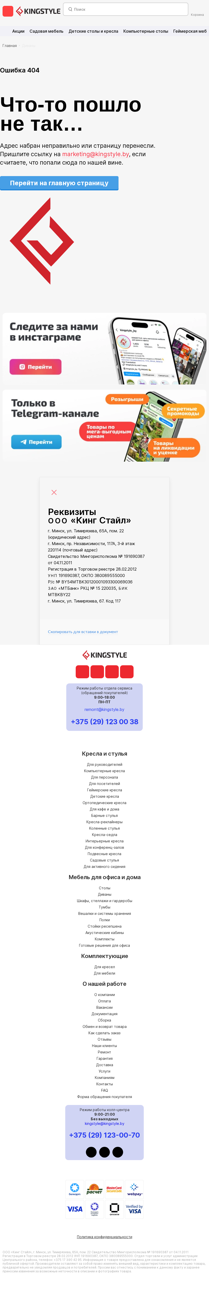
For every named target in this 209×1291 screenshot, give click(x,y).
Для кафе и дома (104, 809)
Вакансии (104, 1007)
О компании (104, 994)
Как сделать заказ (104, 1033)
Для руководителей (104, 764)
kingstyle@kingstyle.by (104, 1123)
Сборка (104, 1020)
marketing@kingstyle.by (95, 154)
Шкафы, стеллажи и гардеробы (104, 901)
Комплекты (104, 939)
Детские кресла (104, 796)
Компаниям (104, 1077)
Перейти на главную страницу (59, 183)
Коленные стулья (104, 828)
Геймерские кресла (104, 790)
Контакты (104, 1084)
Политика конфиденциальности (104, 1237)
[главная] (38, 11)
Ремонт (104, 1052)
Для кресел (104, 967)
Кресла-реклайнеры (104, 822)
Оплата (104, 1001)
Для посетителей (104, 783)
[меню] (8, 11)
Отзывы (104, 1039)
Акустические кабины (104, 932)
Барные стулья (104, 815)
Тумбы (104, 907)
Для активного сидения (104, 866)
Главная (10, 45)
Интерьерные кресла (105, 841)
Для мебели (104, 973)
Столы (104, 888)
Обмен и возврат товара (105, 1026)
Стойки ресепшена (105, 926)
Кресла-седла (104, 834)
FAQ (104, 1090)
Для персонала (104, 777)
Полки (104, 920)
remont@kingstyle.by (104, 709)
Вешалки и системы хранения (104, 913)
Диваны (28, 45)
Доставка (104, 1065)
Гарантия (105, 1058)
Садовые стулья (104, 860)
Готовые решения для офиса (104, 945)
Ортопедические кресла (104, 803)
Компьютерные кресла (104, 771)
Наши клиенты (104, 1045)
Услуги (104, 1071)
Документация (104, 1014)
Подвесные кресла (104, 854)
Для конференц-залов (104, 847)
